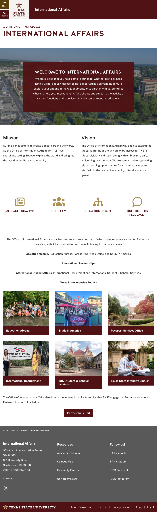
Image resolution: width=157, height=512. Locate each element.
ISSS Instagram (119, 478)
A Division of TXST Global (21, 27)
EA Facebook (118, 453)
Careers (102, 507)
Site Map (8, 478)
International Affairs (52, 9)
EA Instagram (118, 461)
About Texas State (82, 507)
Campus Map (65, 461)
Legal (150, 507)
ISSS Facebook (119, 470)
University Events (68, 470)
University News (67, 478)
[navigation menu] (4, 4)
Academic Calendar (69, 453)
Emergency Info (121, 507)
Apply (139, 507)
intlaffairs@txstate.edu (17, 470)
